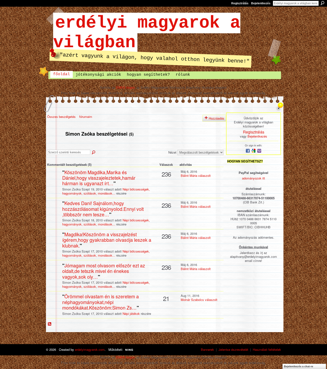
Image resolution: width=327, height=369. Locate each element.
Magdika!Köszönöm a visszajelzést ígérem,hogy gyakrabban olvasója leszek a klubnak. (106, 240)
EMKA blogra (125, 87)
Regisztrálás (239, 3)
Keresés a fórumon (94, 152)
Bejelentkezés (261, 3)
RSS (50, 324)
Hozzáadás (216, 118)
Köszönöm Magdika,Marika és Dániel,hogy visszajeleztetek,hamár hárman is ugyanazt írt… (98, 178)
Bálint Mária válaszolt (196, 175)
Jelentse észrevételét (233, 349)
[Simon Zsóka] (54, 144)
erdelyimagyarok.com (90, 349)
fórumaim (85, 116)
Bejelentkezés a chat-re (298, 366)
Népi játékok (131, 313)
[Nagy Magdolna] (54, 180)
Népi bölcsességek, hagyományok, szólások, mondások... (106, 191)
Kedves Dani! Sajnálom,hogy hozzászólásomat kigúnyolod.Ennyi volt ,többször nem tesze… (103, 209)
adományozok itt (253, 178)
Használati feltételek (267, 349)
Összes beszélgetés (61, 116)
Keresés (322, 3)
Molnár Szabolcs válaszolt (199, 299)
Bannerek (207, 349)
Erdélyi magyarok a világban (146, 32)
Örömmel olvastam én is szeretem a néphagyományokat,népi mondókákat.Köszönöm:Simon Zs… (100, 302)
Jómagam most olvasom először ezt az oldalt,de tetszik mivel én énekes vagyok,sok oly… (103, 271)
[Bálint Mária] (54, 304)
